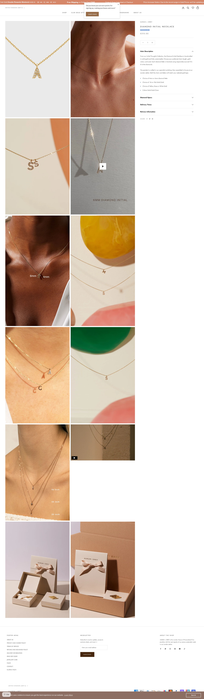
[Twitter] (149, 118)
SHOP (64, 13)
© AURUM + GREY (14, 691)
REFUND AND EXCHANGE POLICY (17, 650)
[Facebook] (147, 118)
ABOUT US (138, 13)
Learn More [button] (68, 695)
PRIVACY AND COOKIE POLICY (16, 643)
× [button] (118, 4)
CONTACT (10, 666)
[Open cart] (198, 7)
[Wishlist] (193, 8)
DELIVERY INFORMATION (14, 653)
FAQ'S (9, 663)
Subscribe (87, 654)
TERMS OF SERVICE (13, 646)
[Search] (188, 8)
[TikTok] (184, 649)
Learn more (92, 14)
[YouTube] (179, 649)
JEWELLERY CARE (12, 660)
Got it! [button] (193, 695)
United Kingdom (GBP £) (14, 7)
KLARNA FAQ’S (11, 670)
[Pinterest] (152, 118)
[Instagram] (170, 649)
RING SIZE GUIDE (12, 656)
